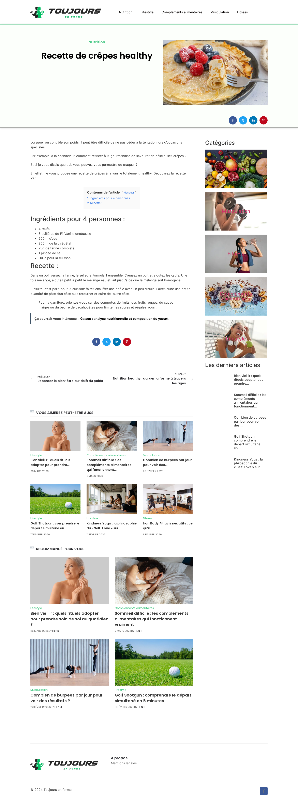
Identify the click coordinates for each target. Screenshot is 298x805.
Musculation (219, 12)
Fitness (242, 12)
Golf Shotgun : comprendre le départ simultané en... (54, 526)
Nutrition (125, 12)
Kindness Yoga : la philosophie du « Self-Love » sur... (112, 526)
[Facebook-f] (264, 791)
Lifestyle (146, 12)
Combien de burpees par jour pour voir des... (167, 462)
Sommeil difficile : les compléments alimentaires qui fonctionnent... (109, 465)
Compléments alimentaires (182, 12)
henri (56, 631)
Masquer (129, 192)
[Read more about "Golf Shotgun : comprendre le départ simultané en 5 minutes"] (55, 499)
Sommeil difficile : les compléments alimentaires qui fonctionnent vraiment (152, 618)
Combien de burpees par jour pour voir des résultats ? (66, 698)
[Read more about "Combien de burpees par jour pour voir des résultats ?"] (168, 436)
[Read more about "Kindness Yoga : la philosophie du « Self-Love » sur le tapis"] (112, 499)
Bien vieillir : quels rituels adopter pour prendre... (50, 462)
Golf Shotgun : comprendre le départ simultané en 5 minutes (153, 698)
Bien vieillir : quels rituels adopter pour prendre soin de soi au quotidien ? (69, 618)
